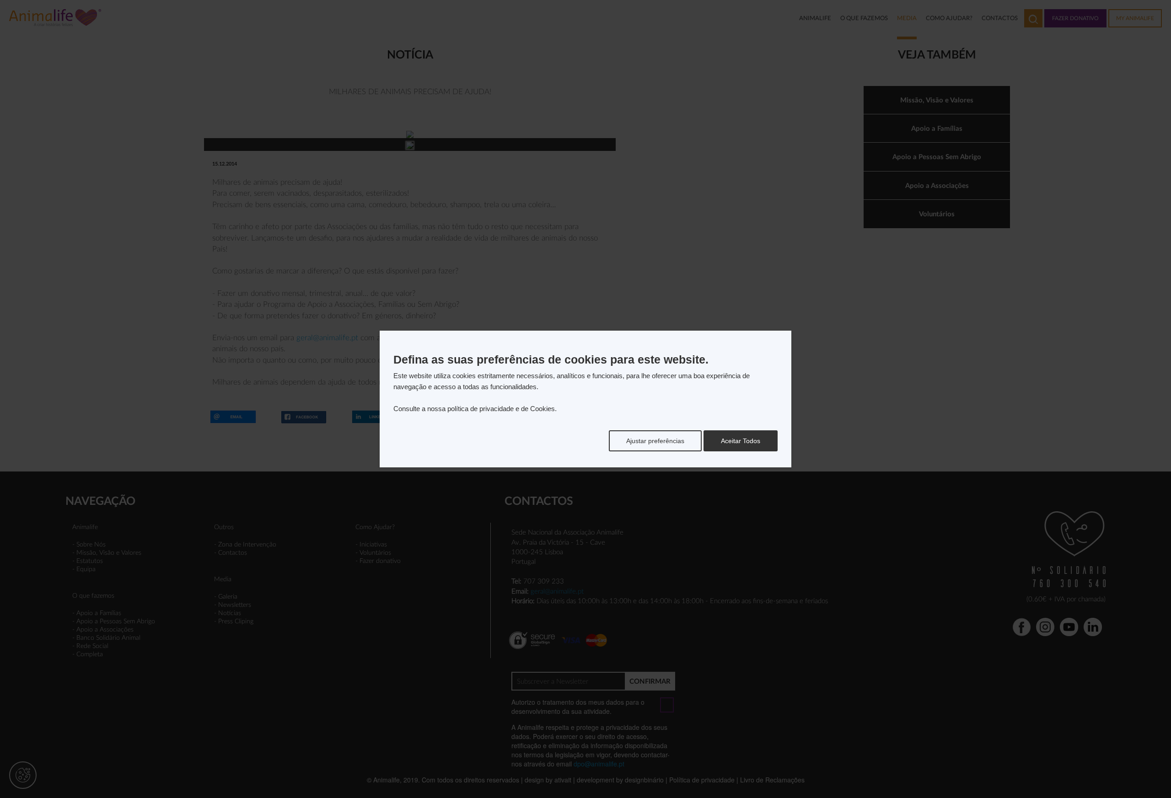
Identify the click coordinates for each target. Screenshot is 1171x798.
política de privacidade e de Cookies (501, 408)
